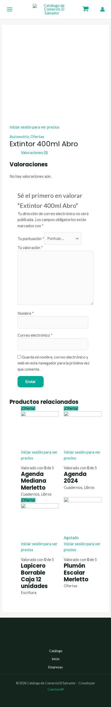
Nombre (26, 313)
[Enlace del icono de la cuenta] (102, 9)
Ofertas (37, 136)
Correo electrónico (35, 335)
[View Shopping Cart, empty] (85, 9)
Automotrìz (19, 136)
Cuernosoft (55, 689)
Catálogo (55, 651)
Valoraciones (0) (34, 152)
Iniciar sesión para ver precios (34, 127)
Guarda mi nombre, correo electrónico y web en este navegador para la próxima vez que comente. (53, 363)
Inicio (55, 659)
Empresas (55, 667)
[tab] (61, 153)
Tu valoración (30, 247)
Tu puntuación (31, 238)
